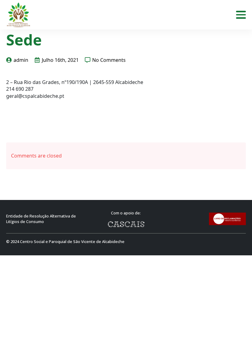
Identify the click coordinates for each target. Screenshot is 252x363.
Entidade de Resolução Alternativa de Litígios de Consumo (41, 218)
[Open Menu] (241, 15)
